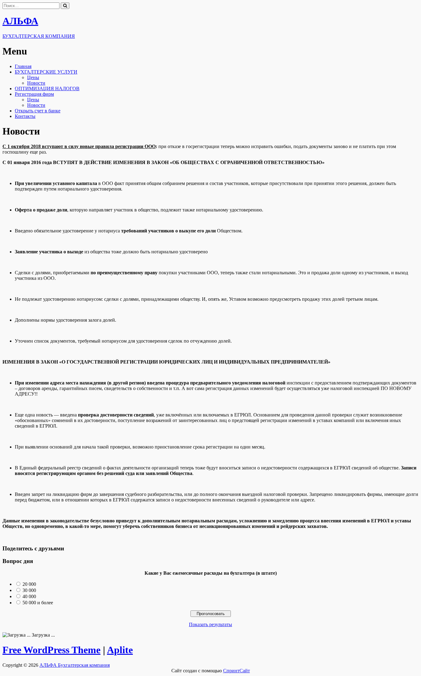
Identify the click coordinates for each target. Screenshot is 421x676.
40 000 (29, 596)
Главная (23, 66)
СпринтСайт (236, 670)
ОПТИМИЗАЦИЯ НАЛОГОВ (47, 88)
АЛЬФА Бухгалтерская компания (74, 665)
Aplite (120, 649)
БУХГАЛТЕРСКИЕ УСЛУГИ (46, 71)
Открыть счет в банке (37, 110)
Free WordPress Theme (51, 649)
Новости (36, 83)
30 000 (29, 590)
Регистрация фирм (34, 94)
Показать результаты (210, 624)
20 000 (29, 584)
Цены (33, 77)
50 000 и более (37, 602)
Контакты (25, 116)
